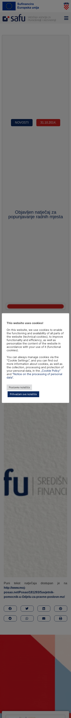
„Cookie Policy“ (51, 370)
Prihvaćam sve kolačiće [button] (23, 394)
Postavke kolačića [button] (19, 387)
